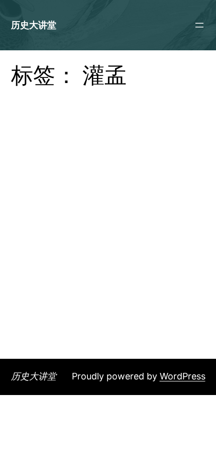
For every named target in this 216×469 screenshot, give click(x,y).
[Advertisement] (108, 245)
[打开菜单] (199, 25)
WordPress (182, 376)
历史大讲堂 (33, 25)
